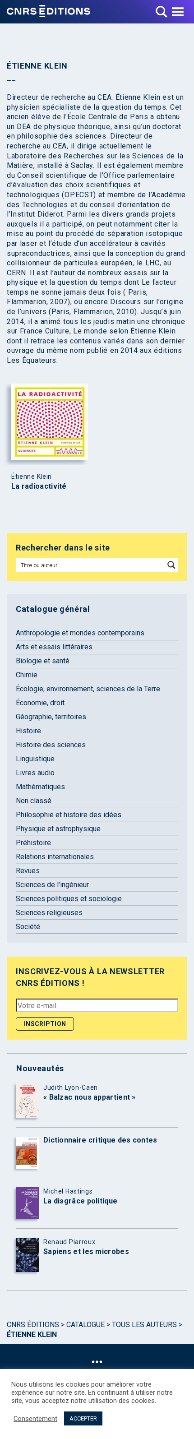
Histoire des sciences (51, 744)
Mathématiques (40, 786)
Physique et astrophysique (58, 828)
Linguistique (35, 758)
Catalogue (85, 1324)
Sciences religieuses (49, 912)
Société (28, 926)
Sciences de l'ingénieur (52, 884)
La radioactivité (39, 486)
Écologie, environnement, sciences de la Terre (88, 689)
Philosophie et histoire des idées (68, 814)
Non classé (33, 800)
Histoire (28, 730)
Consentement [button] (35, 1419)
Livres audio (35, 772)
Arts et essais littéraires (54, 647)
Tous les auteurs (144, 1324)
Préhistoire (33, 842)
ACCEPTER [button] (83, 1418)
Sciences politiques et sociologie (69, 898)
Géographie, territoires (51, 717)
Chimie (26, 675)
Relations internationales (55, 856)
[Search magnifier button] (171, 565)
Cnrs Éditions (33, 1324)
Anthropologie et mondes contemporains (80, 633)
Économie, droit (40, 703)
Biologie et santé (42, 661)
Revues (28, 870)
